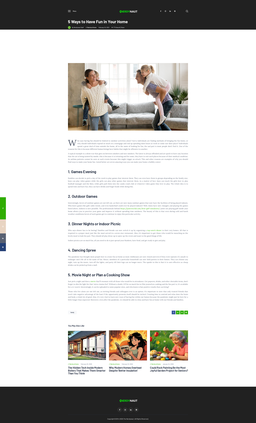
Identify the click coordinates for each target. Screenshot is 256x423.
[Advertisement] (128, 48)
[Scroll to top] (250, 229)
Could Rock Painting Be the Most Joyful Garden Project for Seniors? (169, 369)
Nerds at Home (91, 27)
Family (72, 312)
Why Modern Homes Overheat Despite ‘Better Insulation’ (125, 369)
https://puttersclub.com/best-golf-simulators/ (140, 208)
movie (93, 281)
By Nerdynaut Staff (78, 27)
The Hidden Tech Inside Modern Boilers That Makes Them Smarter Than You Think (87, 370)
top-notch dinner (154, 230)
